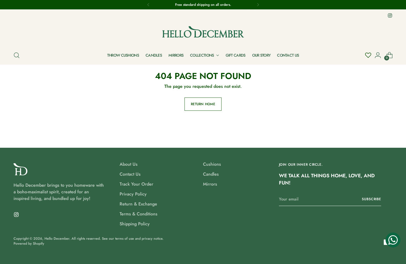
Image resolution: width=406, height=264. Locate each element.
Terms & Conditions (138, 214)
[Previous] (148, 4)
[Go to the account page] (377, 55)
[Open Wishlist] (368, 55)
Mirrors (210, 184)
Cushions (212, 164)
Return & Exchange (138, 204)
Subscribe (371, 199)
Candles (211, 174)
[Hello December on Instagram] (389, 15)
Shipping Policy (135, 224)
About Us (129, 164)
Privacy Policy (133, 194)
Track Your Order (136, 184)
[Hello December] (203, 32)
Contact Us (130, 174)
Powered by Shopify (29, 243)
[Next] (258, 4)
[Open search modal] (16, 55)
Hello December (56, 238)
